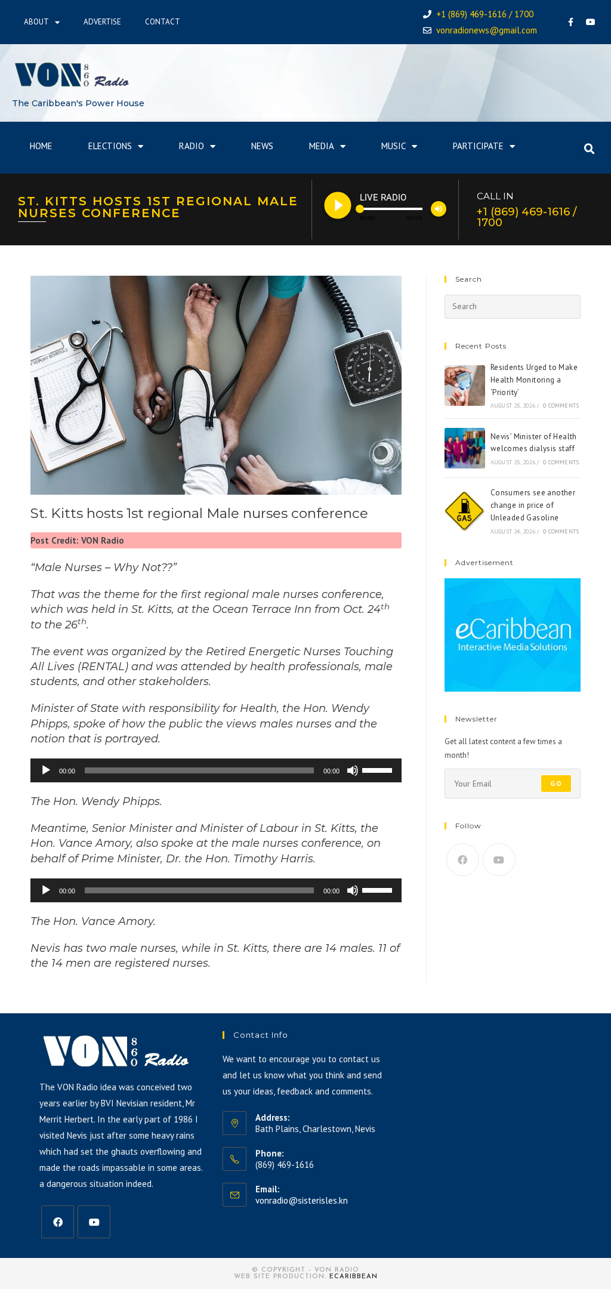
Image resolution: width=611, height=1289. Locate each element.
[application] (216, 770)
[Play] (46, 770)
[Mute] (353, 770)
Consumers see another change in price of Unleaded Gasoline (532, 505)
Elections (110, 146)
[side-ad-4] (513, 634)
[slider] (379, 769)
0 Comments (561, 405)
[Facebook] (571, 22)
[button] (589, 149)
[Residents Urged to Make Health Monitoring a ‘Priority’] (465, 385)
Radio (191, 146)
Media (321, 146)
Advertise (102, 22)
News (262, 146)
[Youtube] (590, 22)
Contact (162, 22)
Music (393, 146)
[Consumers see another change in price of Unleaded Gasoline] (465, 511)
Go (555, 783)
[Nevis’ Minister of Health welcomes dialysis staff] (465, 448)
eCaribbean (353, 1276)
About (36, 22)
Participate (478, 146)
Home (41, 146)
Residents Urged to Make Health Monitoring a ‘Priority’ (534, 379)
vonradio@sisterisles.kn (301, 1200)
